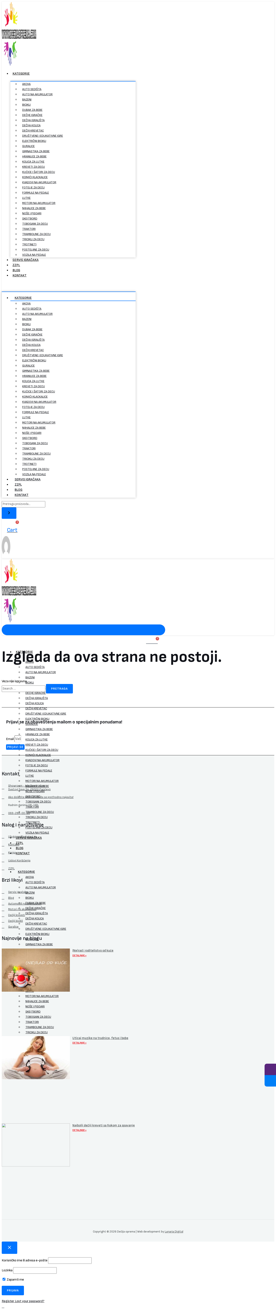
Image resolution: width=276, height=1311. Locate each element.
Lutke (26, 198)
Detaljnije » (79, 955)
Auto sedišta (31, 89)
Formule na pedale (35, 192)
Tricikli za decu (33, 239)
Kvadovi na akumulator (39, 182)
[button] (69, 284)
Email (10, 739)
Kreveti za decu (33, 167)
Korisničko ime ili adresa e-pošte (24, 1260)
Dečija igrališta (33, 120)
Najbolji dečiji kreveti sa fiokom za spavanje (103, 1125)
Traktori (29, 229)
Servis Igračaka (26, 260)
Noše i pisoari (31, 213)
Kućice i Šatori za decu (38, 172)
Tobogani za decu (35, 224)
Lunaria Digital (174, 1231)
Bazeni (26, 99)
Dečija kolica (31, 125)
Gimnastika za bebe (36, 151)
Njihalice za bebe (34, 208)
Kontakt (20, 275)
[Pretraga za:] (24, 689)
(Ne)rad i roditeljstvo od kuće (92, 951)
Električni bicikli (34, 141)
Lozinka (7, 1270)
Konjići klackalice (35, 177)
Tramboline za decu (36, 234)
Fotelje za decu (33, 187)
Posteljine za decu (35, 249)
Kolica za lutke (33, 161)
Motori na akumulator (38, 203)
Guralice (28, 146)
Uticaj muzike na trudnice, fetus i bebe (100, 1038)
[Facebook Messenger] (270, 1081)
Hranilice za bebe (34, 156)
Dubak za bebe (32, 110)
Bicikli (26, 105)
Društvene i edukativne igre (42, 136)
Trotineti (29, 244)
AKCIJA (26, 84)
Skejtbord (29, 218)
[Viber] (270, 1069)
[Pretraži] (9, 513)
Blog (16, 270)
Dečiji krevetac (33, 130)
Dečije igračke (32, 115)
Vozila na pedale (34, 255)
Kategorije (21, 74)
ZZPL (16, 265)
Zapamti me (15, 1280)
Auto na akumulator (37, 94)
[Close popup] (9, 1248)
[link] (6, 556)
